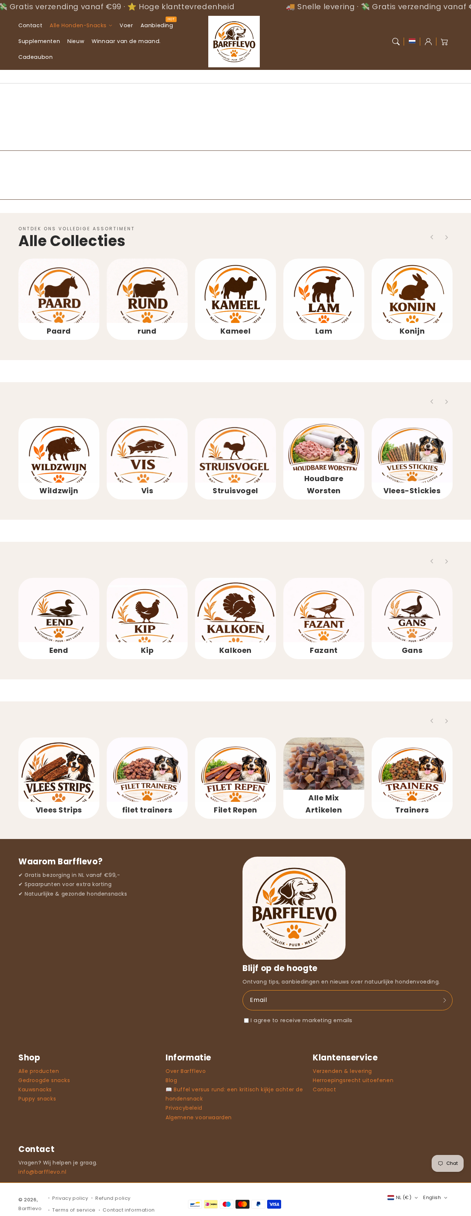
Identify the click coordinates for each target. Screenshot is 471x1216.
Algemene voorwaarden (199, 1117)
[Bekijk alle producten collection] (58, 299)
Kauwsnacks (35, 1089)
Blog (171, 1080)
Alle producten (38, 1071)
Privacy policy (70, 1198)
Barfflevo (30, 1208)
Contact (324, 1089)
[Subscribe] (444, 1000)
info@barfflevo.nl (42, 1172)
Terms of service (74, 1209)
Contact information (129, 1209)
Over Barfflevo (186, 1071)
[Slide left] (432, 237)
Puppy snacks (37, 1098)
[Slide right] (446, 237)
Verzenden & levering (342, 1071)
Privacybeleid (184, 1108)
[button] (396, 41)
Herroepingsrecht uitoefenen (353, 1080)
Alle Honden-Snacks (78, 25)
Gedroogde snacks (44, 1080)
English (432, 1197)
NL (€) (403, 1197)
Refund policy (113, 1198)
